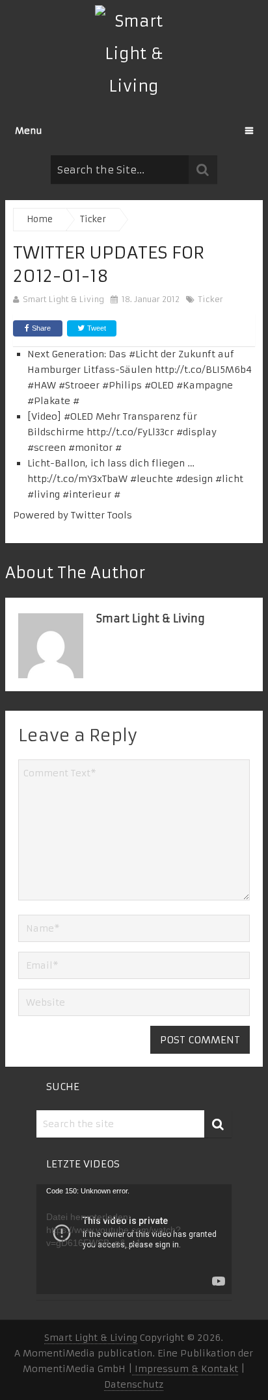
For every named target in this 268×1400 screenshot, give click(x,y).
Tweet (95, 328)
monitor (94, 447)
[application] (134, 1239)
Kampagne (208, 385)
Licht (146, 354)
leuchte (155, 479)
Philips (125, 385)
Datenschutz (133, 1384)
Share (41, 328)
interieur (90, 494)
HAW (45, 385)
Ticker (210, 299)
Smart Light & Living (63, 299)
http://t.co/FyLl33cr (130, 432)
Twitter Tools (101, 515)
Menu (28, 130)
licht (232, 479)
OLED (81, 416)
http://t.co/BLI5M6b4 (203, 369)
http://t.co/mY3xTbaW (77, 479)
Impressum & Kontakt (185, 1369)
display (200, 432)
